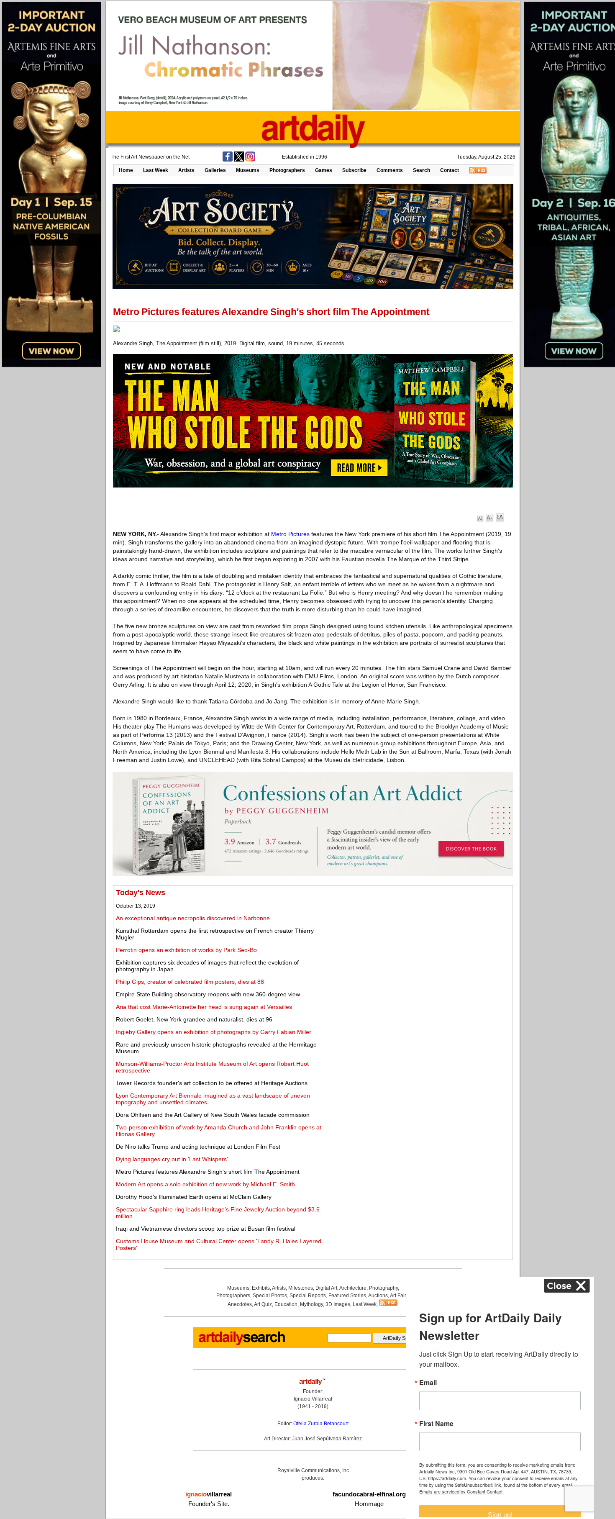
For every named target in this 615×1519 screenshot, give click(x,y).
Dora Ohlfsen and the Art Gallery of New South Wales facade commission (213, 1114)
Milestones (300, 1288)
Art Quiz (263, 1304)
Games (323, 170)
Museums (247, 170)
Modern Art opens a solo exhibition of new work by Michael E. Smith (205, 1184)
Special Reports (308, 1295)
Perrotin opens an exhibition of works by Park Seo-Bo (186, 950)
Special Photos (270, 1295)
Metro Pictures (290, 534)
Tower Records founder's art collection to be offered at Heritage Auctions (212, 1083)
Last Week (155, 170)
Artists (186, 170)
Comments (390, 170)
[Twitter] (239, 160)
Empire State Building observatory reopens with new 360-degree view (208, 994)
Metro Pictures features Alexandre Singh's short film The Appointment (208, 1171)
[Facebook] (228, 160)
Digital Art (326, 1288)
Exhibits (261, 1288)
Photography (383, 1288)
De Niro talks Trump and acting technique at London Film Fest (198, 1146)
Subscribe (354, 170)
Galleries (215, 170)
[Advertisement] (417, 947)
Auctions (378, 1295)
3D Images (337, 1304)
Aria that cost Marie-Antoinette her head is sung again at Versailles (204, 1006)
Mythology (311, 1304)
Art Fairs (399, 1295)
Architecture (352, 1288)
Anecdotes (240, 1304)
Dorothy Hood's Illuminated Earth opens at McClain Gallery (194, 1196)
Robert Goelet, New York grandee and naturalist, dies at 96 (194, 1019)
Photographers (287, 170)
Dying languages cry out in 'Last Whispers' (172, 1159)
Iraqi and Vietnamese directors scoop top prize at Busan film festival (205, 1228)
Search (421, 170)
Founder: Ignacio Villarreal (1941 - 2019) (313, 1398)
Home (126, 170)
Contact (449, 170)
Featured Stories (347, 1295)
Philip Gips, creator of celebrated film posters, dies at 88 (190, 981)
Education (285, 1304)
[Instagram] (250, 160)
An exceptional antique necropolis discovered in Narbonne (193, 918)
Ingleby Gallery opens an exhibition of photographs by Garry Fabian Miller (213, 1032)
